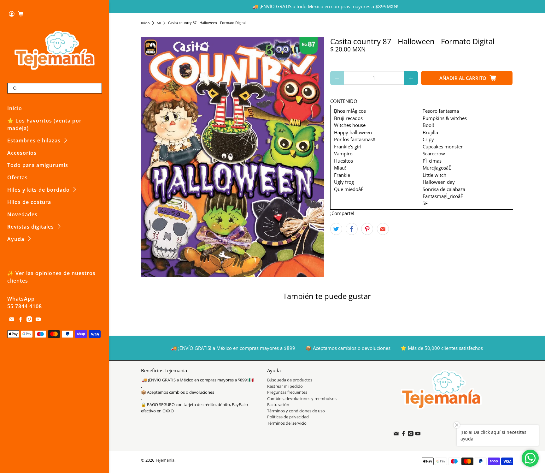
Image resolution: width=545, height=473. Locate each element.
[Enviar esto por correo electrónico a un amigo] (383, 229)
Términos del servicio (287, 423)
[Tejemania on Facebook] (20, 320)
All (159, 23)
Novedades (22, 214)
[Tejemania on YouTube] (38, 320)
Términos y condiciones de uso (296, 411)
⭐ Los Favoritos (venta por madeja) (44, 124)
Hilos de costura (29, 202)
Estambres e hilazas (34, 140)
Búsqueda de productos (289, 380)
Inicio (14, 108)
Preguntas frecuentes (287, 392)
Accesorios (22, 152)
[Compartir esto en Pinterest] (367, 229)
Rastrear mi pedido (285, 386)
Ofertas (17, 177)
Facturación (278, 404)
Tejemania (164, 460)
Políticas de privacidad (288, 417)
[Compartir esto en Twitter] (336, 229)
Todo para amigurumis (37, 165)
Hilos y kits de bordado (38, 189)
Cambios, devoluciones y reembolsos (302, 398)
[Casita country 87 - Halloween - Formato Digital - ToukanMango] (232, 157)
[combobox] (54, 88)
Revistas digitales (30, 226)
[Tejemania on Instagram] (29, 320)
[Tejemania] (54, 50)
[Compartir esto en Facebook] (352, 229)
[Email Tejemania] (11, 320)
